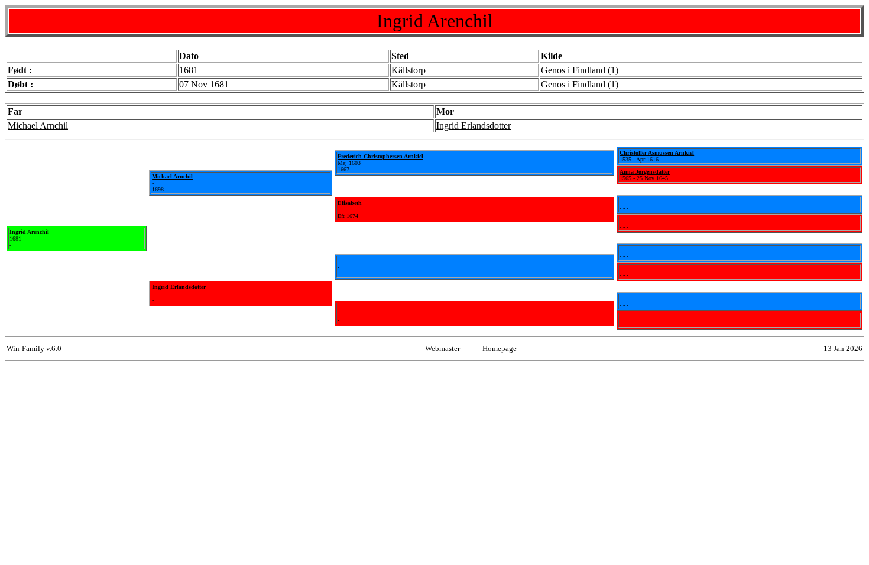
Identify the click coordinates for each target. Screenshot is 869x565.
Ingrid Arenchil (29, 232)
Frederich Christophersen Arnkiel (380, 156)
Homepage (499, 348)
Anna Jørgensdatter (645, 171)
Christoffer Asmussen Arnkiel (657, 153)
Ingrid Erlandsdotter (473, 126)
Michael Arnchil (38, 126)
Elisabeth (350, 203)
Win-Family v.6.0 (34, 348)
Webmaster (442, 348)
